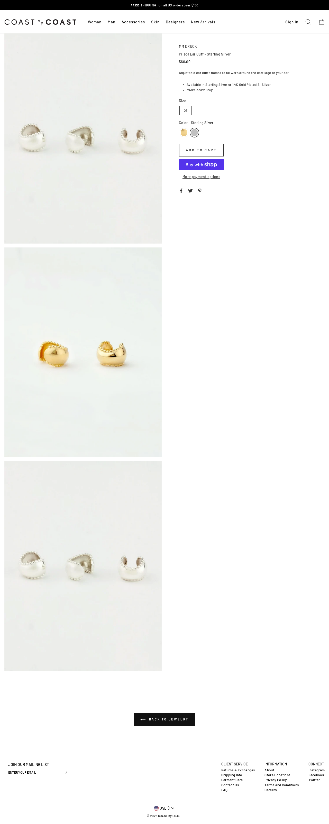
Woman (95, 22)
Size (182, 100)
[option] (164, 5)
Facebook (316, 775)
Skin (155, 22)
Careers (270, 790)
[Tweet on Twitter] (190, 190)
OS (186, 110)
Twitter (314, 780)
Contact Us (230, 785)
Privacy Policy (275, 780)
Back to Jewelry (168, 719)
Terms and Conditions (281, 785)
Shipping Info (231, 775)
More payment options (201, 176)
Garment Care (232, 780)
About (269, 770)
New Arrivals (203, 22)
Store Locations (277, 775)
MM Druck (188, 46)
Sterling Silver (194, 132)
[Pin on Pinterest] (199, 190)
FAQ (224, 790)
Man (111, 22)
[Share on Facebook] (181, 190)
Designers (175, 22)
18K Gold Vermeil (184, 132)
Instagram (316, 770)
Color (196, 123)
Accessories (133, 22)
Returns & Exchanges (238, 770)
